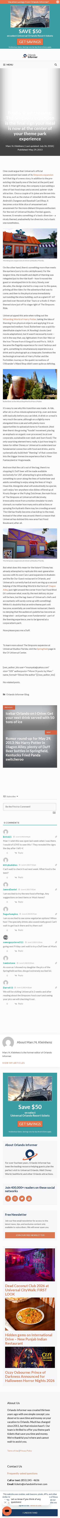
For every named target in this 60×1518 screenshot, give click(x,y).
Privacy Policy (26, 1451)
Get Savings (30, 42)
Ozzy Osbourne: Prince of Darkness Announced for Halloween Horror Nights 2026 (30, 1376)
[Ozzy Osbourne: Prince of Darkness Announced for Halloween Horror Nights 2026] (30, 1365)
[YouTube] (29, 1199)
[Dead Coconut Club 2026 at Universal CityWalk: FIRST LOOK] (30, 1279)
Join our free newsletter (30, 1235)
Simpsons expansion (43, 174)
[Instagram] (15, 1199)
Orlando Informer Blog (17, 694)
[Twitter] (22, 1199)
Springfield (42, 648)
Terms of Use (12, 1451)
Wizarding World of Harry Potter (19, 319)
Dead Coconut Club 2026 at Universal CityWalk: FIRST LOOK (27, 1290)
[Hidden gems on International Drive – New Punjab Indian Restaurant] (30, 1328)
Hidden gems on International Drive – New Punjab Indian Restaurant (28, 1339)
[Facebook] (8, 1199)
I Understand (30, 1512)
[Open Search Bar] (55, 64)
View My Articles (13, 1063)
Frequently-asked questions (22, 1473)
